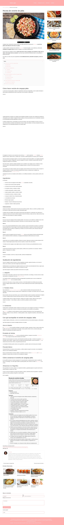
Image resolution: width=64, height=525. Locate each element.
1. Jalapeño (8, 69)
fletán (39, 352)
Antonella (10, 452)
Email (19, 447)
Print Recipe (27, 42)
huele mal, (38, 361)
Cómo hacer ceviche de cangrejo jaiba (11, 63)
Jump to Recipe (21, 42)
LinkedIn (6, 447)
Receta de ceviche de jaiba (9, 83)
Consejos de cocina (41, 2)
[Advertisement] (23, 105)
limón (25, 155)
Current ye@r (5, 509)
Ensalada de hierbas (9, 77)
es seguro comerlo (15, 171)
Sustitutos (52, 2)
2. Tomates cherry (9, 71)
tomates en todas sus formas (15, 289)
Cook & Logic (13, 2)
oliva (40, 340)
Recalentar (48, 2)
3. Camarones (8, 72)
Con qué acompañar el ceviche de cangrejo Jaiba (13, 74)
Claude (4, 446)
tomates (35, 155)
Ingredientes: (8, 64)
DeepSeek (20, 446)
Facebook (10, 447)
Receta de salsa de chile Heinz (39, 463)
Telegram (13, 447)
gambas (6, 311)
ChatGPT (6, 446)
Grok (15, 446)
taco (5, 175)
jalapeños (9, 279)
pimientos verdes (20, 276)
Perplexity (17, 446)
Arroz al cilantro (9, 75)
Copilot (26, 446)
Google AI (10, 446)
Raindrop (21, 447)
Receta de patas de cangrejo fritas (9, 463)
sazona (22, 234)
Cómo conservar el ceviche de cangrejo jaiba (12, 80)
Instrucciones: (8, 66)
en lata (22, 182)
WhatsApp (16, 447)
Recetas (35, 2)
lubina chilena (34, 352)
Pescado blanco (9, 78)
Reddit (24, 447)
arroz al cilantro (7, 327)
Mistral (23, 446)
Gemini (13, 446)
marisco (34, 44)
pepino (41, 155)
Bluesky (26, 447)
